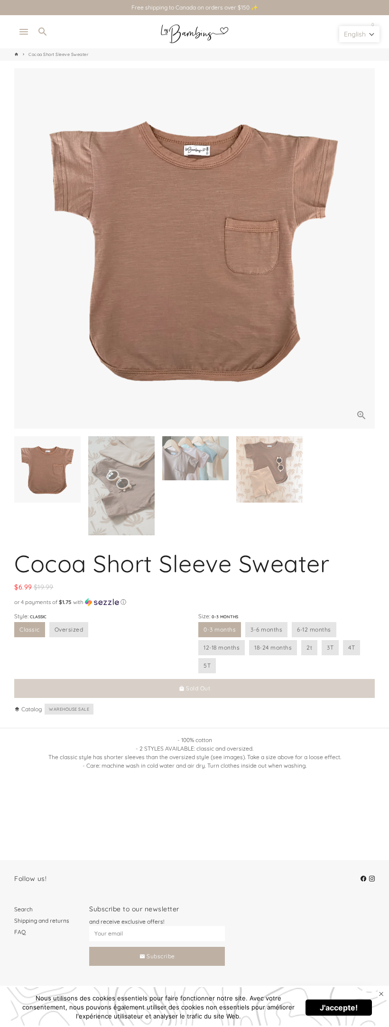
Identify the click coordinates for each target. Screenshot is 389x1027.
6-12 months (314, 629)
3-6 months (266, 629)
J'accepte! (339, 1007)
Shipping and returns (41, 920)
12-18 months (222, 647)
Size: (218, 616)
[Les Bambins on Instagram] (372, 878)
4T (351, 647)
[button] (194, 602)
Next (363, 248)
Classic (29, 629)
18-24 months (273, 647)
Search (23, 909)
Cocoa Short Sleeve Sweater (58, 54)
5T (207, 665)
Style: (30, 616)
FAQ (20, 931)
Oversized (69, 629)
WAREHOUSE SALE (69, 709)
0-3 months (220, 629)
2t (309, 647)
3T (330, 647)
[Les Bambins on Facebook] (363, 878)
